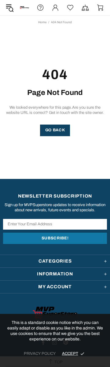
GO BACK (55, 130)
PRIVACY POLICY (40, 353)
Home (42, 22)
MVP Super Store (24, 7)
